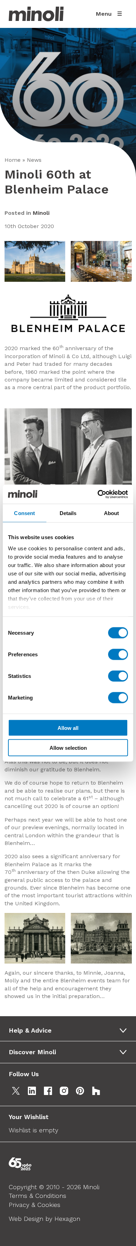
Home (13, 160)
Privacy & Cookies (34, 1204)
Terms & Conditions (37, 1195)
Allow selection (68, 747)
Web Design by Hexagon (44, 1218)
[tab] (70, 1030)
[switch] (118, 654)
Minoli (41, 213)
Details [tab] (68, 513)
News (34, 160)
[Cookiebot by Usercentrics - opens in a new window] (98, 494)
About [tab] (111, 513)
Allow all (68, 728)
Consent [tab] (24, 513)
